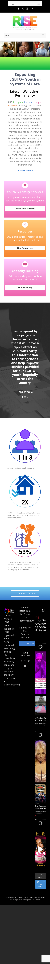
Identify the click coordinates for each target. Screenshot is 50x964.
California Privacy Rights (37, 897)
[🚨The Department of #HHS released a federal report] (40, 717)
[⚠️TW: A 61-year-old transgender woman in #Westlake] (40, 805)
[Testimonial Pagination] (22, 397)
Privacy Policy (23, 897)
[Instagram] (29, 661)
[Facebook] (21, 661)
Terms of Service (10, 897)
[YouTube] (25, 666)
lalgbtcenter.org (12, 684)
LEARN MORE (25, 170)
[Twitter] (25, 661)
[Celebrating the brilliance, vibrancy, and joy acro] (40, 672)
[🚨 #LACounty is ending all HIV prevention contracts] (40, 628)
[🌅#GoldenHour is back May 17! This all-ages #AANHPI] (40, 849)
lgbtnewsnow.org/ (28, 620)
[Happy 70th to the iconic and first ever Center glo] (40, 761)
